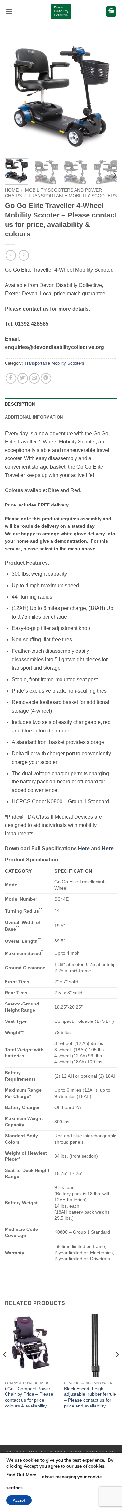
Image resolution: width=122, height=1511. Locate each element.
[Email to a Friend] (34, 378)
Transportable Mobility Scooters (72, 195)
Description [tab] (20, 404)
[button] (9, 11)
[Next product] (11, 255)
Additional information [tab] (34, 417)
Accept (19, 1500)
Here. (108, 848)
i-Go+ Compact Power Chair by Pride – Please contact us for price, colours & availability (29, 1397)
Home (12, 190)
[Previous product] (24, 255)
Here (84, 848)
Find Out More (21, 1475)
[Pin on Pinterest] (46, 378)
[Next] (107, 97)
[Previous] (15, 97)
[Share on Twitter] (22, 378)
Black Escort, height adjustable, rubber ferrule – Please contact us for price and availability (90, 1397)
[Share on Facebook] (11, 378)
